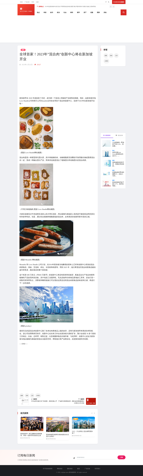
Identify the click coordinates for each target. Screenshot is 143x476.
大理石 (38, 395)
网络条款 (59, 468)
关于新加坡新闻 (47, 468)
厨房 (22, 395)
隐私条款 (70, 468)
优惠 (91, 12)
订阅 (121, 457)
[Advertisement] (71, 29)
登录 (33, 2)
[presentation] (111, 6)
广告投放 (87, 468)
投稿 (21, 2)
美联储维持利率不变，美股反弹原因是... (118, 164)
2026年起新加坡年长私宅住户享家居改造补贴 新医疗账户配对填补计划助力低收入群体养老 (70, 6)
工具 (32, 395)
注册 (37, 2)
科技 (45, 12)
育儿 (24, 418)
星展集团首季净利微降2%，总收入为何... (118, 174)
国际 (98, 12)
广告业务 (27, 2)
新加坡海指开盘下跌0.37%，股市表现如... (118, 184)
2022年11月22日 (27, 64)
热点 (38, 12)
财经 (71, 12)
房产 (85, 12)
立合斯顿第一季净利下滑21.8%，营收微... (118, 144)
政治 (58, 12)
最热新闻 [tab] (120, 135)
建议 (78, 468)
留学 (78, 12)
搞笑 (23, 49)
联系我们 (97, 468)
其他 (105, 12)
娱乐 (51, 12)
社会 (65, 12)
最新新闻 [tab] (107, 135)
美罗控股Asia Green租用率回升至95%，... (117, 154)
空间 (27, 395)
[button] (123, 12)
